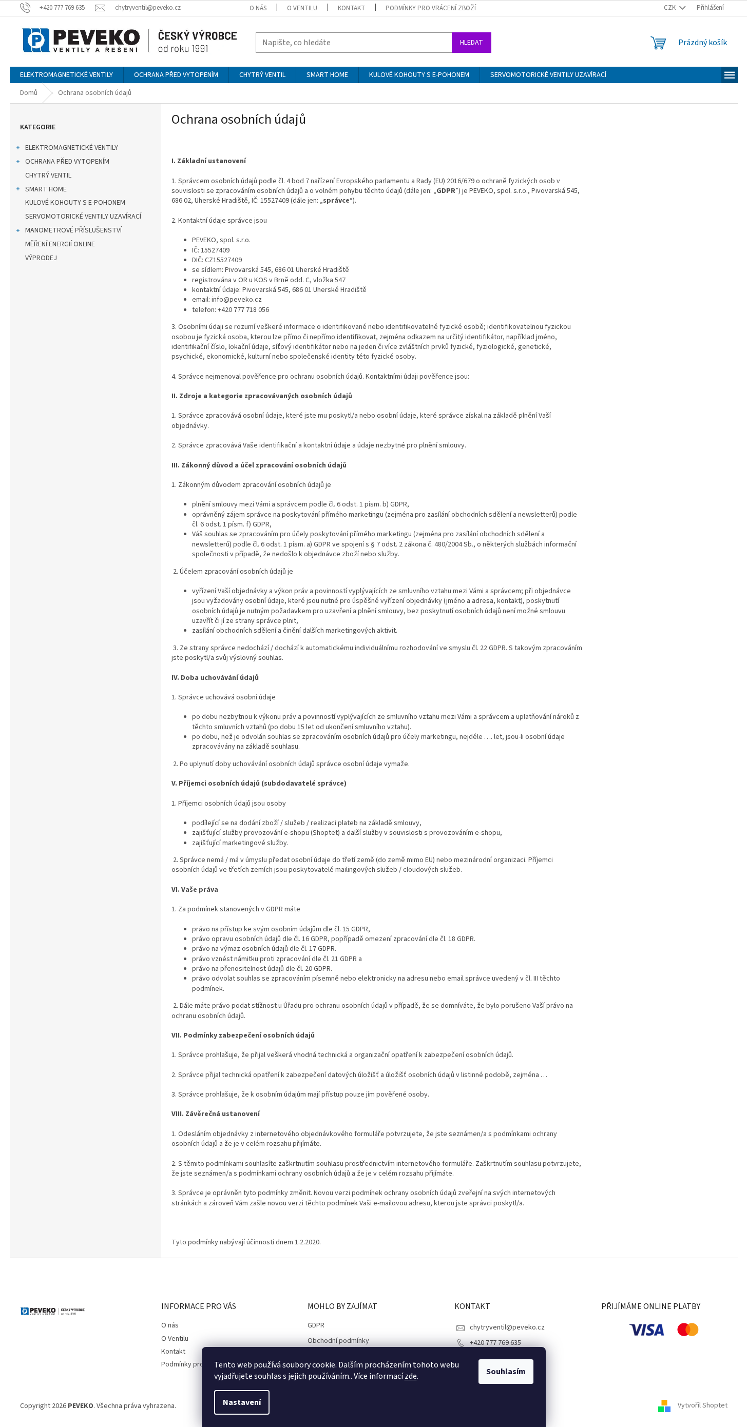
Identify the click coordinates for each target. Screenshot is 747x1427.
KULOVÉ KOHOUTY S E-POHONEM (75, 203)
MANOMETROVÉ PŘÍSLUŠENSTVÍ (73, 230)
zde (411, 1376)
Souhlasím (506, 1371)
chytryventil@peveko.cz (507, 1327)
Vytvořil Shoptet (702, 1406)
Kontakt (351, 8)
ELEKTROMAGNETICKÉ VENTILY (71, 148)
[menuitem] (66, 75)
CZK (670, 7)
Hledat (471, 42)
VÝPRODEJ (41, 258)
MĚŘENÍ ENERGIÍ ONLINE (60, 244)
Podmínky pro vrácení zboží (431, 8)
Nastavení (242, 1402)
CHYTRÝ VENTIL (48, 175)
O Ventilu (302, 8)
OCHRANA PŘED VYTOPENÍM (67, 162)
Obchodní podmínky (338, 1341)
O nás (258, 8)
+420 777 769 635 (495, 1343)
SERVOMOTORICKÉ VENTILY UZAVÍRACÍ (83, 216)
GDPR (316, 1326)
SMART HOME (46, 189)
